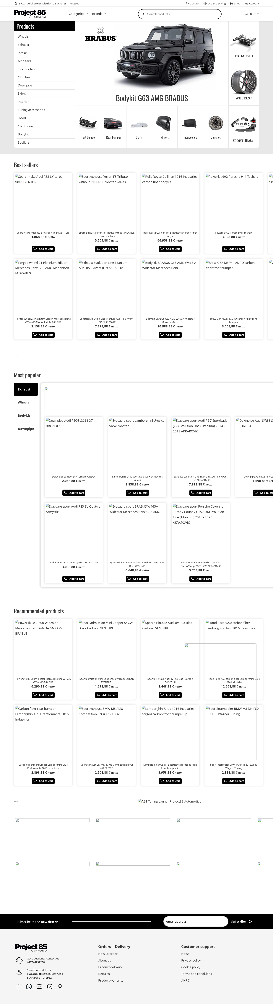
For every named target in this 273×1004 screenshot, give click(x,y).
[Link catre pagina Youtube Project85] (39, 986)
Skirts (22, 93)
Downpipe (25, 85)
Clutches (24, 77)
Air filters (24, 61)
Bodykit (23, 134)
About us (104, 960)
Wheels (23, 36)
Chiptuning (25, 126)
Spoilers (23, 142)
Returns (104, 974)
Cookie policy (190, 967)
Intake (22, 53)
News (185, 953)
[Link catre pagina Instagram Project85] (49, 986)
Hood (22, 118)
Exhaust (23, 44)
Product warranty (110, 980)
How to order (108, 953)
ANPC (185, 980)
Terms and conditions (196, 974)
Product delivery (110, 967)
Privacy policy (191, 960)
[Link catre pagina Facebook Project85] (18, 986)
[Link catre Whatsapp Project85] (29, 986)
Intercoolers (26, 69)
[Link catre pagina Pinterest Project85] (60, 986)
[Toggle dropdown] (87, 13)
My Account (252, 3)
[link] (16, 355)
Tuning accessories (31, 110)
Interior (23, 101)
